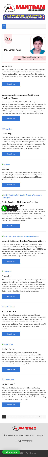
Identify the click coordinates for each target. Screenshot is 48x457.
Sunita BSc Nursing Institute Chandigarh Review (24, 241)
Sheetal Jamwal (9, 311)
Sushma (5, 169)
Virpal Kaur (7, 66)
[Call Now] (4, 208)
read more (11, 84)
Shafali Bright (8, 349)
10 (40, 417)
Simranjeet (7, 276)
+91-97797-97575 (25, 441)
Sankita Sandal (8, 384)
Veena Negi (7, 133)
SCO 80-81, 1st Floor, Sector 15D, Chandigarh (25, 435)
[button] (11, 452)
